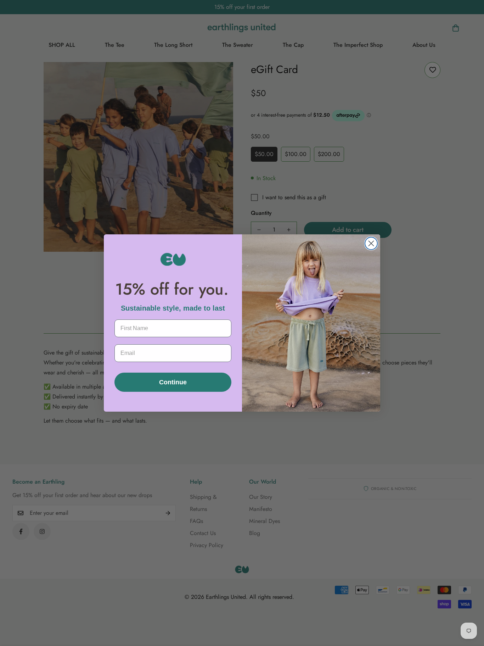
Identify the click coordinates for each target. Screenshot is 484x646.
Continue (173, 382)
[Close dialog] (371, 243)
